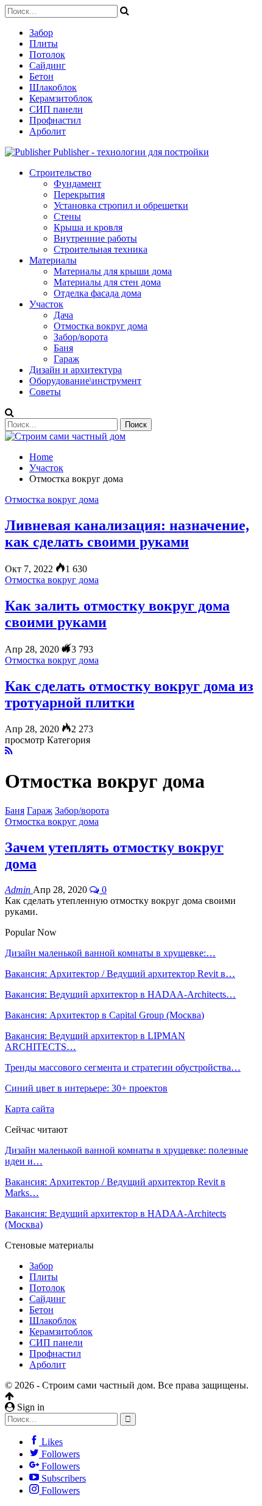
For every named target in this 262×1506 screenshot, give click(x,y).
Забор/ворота (81, 337)
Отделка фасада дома (97, 293)
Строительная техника (100, 249)
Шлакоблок (53, 87)
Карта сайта (29, 1109)
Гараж (66, 359)
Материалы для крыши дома (113, 271)
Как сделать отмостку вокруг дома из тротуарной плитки (129, 694)
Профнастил (55, 120)
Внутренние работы (95, 238)
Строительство (60, 172)
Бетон (41, 76)
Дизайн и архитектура (75, 370)
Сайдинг (47, 65)
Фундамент (77, 183)
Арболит (47, 131)
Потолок (47, 54)
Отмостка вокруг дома (100, 326)
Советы (45, 392)
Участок (46, 304)
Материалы (53, 260)
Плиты (43, 43)
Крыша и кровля (88, 227)
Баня (63, 348)
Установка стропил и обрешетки (121, 205)
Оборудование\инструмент (85, 381)
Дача (63, 315)
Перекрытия (79, 194)
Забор (41, 32)
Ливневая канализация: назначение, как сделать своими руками (127, 533)
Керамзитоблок (61, 98)
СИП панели (56, 109)
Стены (67, 216)
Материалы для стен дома (107, 282)
